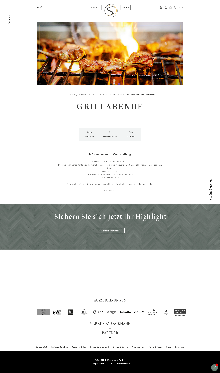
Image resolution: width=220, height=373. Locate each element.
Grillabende (70, 94)
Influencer (179, 347)
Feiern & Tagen (155, 347)
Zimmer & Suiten (120, 347)
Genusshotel (41, 347)
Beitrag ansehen (184, 260)
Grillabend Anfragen (110, 230)
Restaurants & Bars (114, 94)
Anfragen (95, 7)
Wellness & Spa (79, 347)
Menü (39, 7)
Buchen (125, 7)
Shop (168, 347)
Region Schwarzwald (99, 347)
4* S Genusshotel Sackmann (141, 94)
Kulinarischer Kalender (91, 94)
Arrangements (138, 347)
